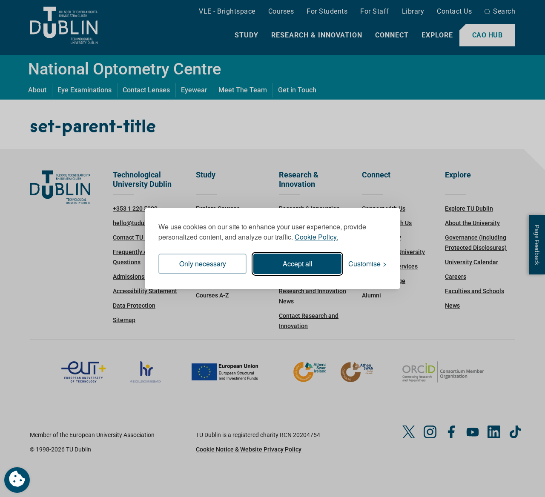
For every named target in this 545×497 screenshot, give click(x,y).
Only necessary (202, 263)
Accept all (298, 263)
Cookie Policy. (316, 237)
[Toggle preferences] (17, 480)
